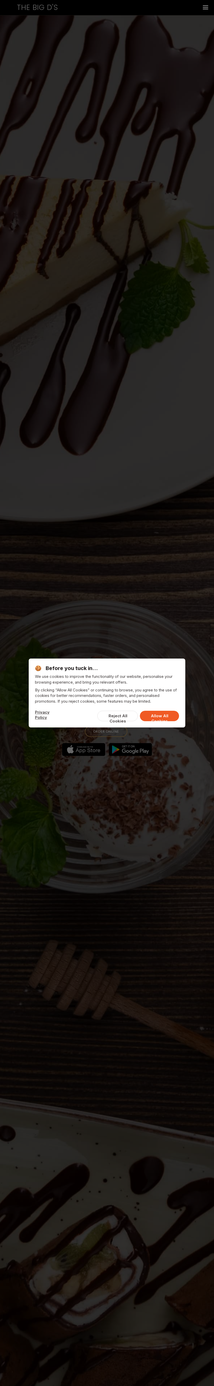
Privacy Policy (42, 715)
